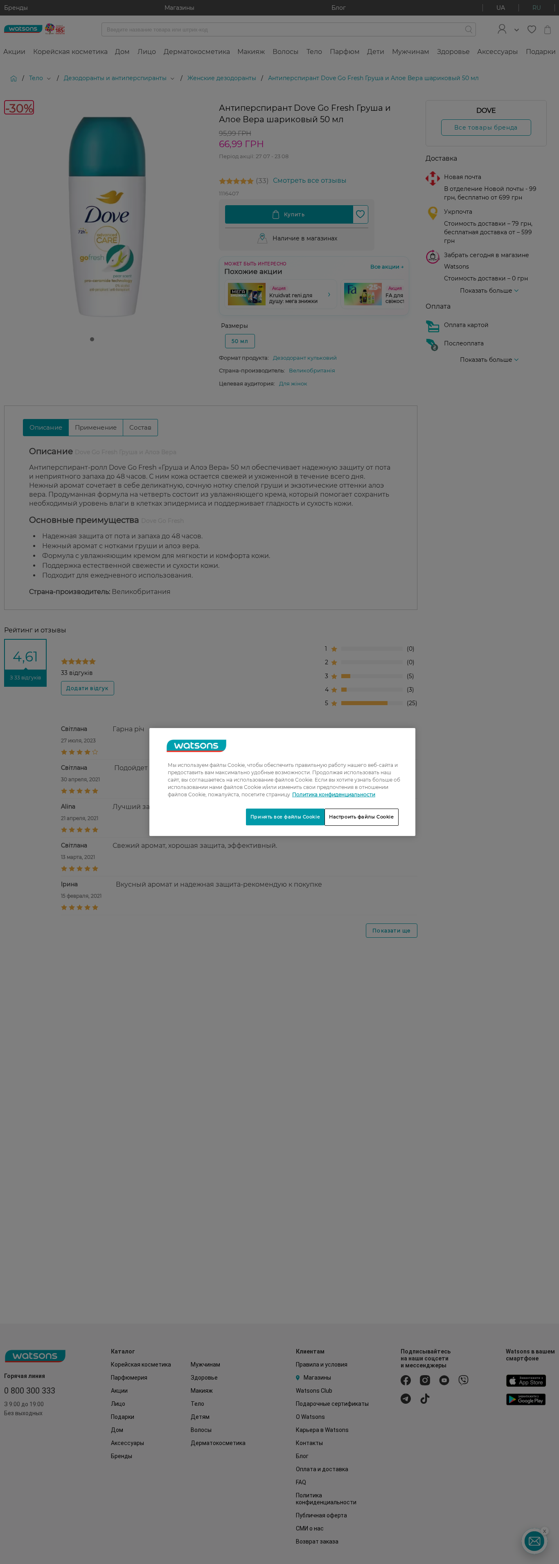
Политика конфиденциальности (333, 794)
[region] (282, 782)
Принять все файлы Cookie (285, 817)
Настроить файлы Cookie (361, 817)
